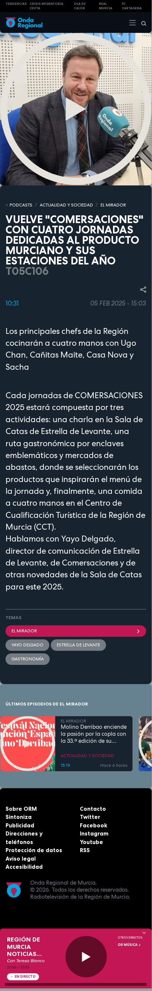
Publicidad (20, 825)
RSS (85, 850)
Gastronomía (27, 659)
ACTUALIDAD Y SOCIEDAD (66, 205)
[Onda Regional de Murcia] (24, 22)
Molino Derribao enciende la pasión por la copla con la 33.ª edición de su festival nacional (94, 734)
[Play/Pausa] (86, 957)
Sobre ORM (21, 808)
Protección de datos (34, 850)
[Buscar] (141, 22)
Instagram (94, 833)
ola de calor (80, 6)
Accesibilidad (24, 866)
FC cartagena (132, 6)
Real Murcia (105, 6)
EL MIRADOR (113, 205)
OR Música (128, 945)
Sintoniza (19, 816)
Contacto (93, 808)
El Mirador (24, 631)
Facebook (93, 825)
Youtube (91, 841)
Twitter (90, 816)
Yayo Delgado (27, 645)
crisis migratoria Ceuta (46, 6)
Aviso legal (21, 858)
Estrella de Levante (78, 645)
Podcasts (21, 205)
